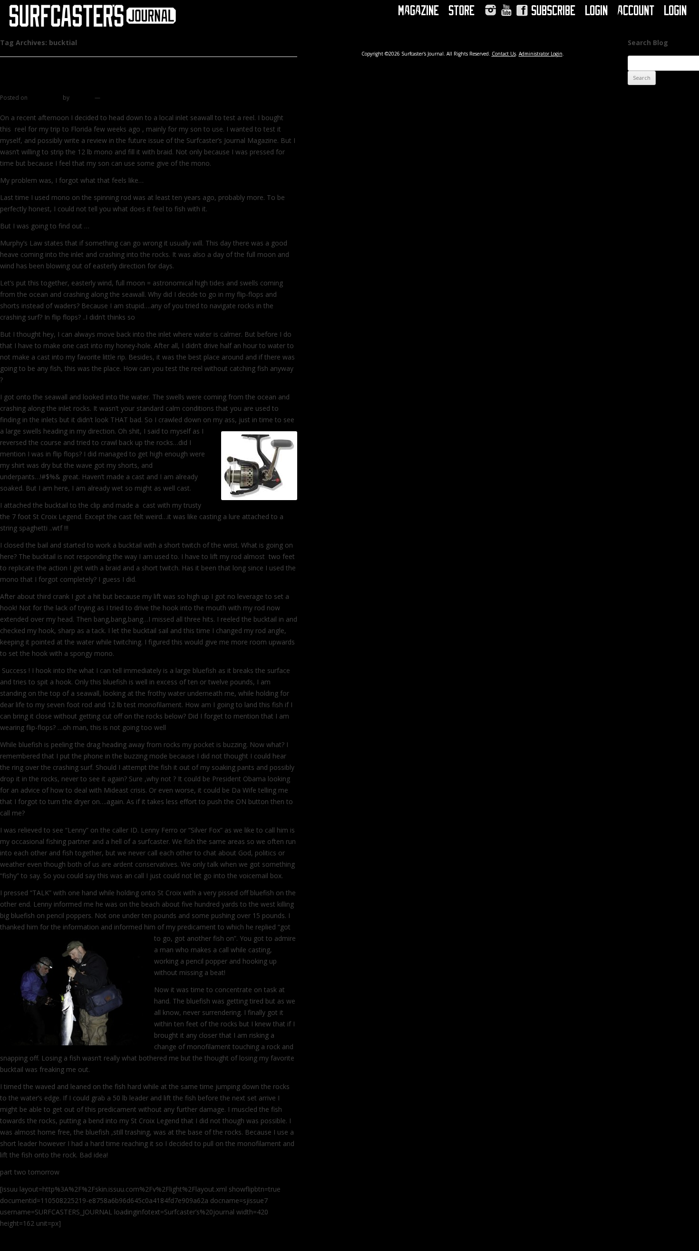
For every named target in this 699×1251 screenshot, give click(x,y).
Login (596, 10)
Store (462, 10)
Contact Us (504, 53)
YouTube (506, 10)
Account (636, 10)
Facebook (522, 10)
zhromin (82, 98)
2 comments (118, 98)
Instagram (490, 10)
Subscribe (554, 10)
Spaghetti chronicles (50, 85)
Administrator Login (541, 53)
